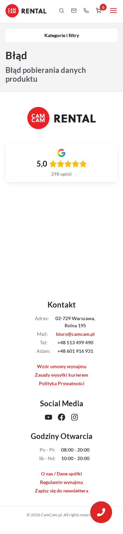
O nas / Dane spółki (61, 473)
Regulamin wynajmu (61, 482)
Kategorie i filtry (61, 35)
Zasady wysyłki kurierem (61, 375)
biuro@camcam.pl (75, 334)
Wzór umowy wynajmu (61, 366)
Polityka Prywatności (61, 383)
